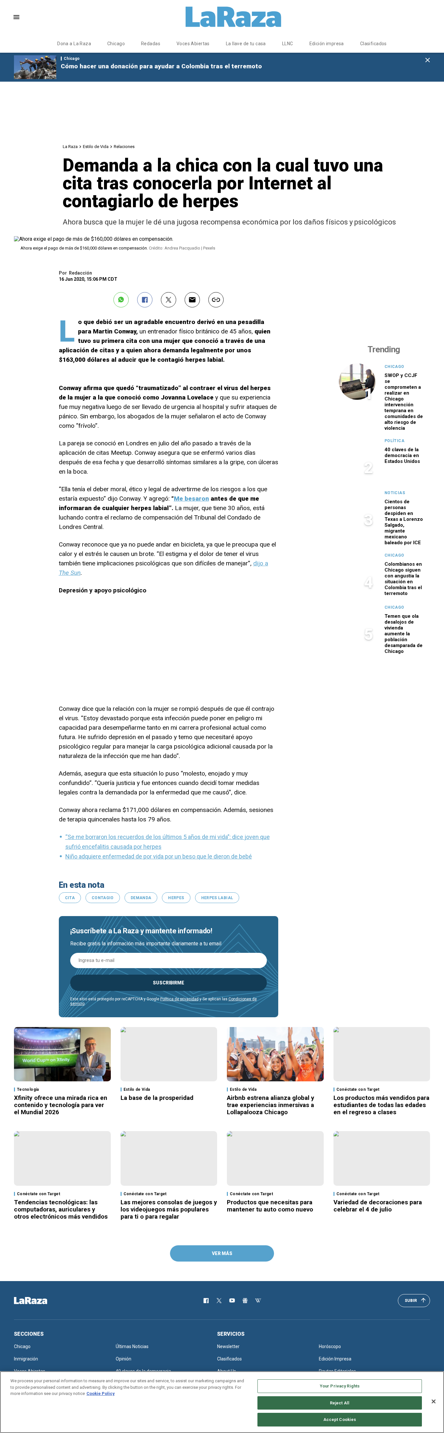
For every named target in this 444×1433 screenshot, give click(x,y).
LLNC (287, 43)
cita (70, 898)
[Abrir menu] (16, 17)
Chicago (116, 43)
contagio (103, 898)
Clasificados (373, 43)
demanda (141, 898)
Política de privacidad (179, 999)
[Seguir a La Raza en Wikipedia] (258, 1300)
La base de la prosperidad (157, 1098)
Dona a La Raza (74, 43)
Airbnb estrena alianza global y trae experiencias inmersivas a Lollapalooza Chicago (270, 1105)
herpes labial (217, 898)
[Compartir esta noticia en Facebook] (144, 299)
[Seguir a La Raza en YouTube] (232, 1300)
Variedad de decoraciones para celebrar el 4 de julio (377, 1205)
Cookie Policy (100, 1393)
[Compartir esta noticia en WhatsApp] (121, 299)
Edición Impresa (335, 1358)
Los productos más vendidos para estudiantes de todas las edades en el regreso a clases (381, 1105)
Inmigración (26, 1358)
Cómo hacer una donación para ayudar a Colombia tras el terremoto (161, 66)
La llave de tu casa (246, 43)
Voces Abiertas (193, 43)
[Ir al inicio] (40, 1300)
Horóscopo (330, 1346)
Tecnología (28, 1089)
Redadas (150, 43)
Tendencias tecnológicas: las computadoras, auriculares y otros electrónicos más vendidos (61, 1209)
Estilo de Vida (96, 146)
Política (394, 441)
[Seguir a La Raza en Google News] (245, 1300)
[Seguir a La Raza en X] (219, 1300)
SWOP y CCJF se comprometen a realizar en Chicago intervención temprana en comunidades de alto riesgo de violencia (404, 401)
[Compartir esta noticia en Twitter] (168, 299)
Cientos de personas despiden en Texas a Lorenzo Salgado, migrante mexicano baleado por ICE (404, 522)
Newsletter (228, 1346)
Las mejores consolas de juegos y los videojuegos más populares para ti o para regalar (169, 1209)
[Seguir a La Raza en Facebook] (206, 1300)
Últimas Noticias (132, 1346)
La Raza (70, 146)
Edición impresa (326, 43)
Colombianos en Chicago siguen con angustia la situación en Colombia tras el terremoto (403, 578)
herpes (176, 898)
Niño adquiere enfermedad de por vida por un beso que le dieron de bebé (158, 856)
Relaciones (124, 146)
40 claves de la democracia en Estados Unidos (402, 455)
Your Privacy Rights (339, 1386)
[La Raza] (233, 17)
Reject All (339, 1402)
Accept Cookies (339, 1419)
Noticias (395, 493)
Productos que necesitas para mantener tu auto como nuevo (270, 1205)
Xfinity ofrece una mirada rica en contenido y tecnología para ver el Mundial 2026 (60, 1105)
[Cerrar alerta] (427, 60)
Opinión (123, 1358)
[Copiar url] (216, 299)
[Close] (433, 1401)
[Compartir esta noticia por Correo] (192, 299)
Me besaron (191, 498)
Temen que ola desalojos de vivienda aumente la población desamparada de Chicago (404, 633)
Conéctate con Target (358, 1089)
